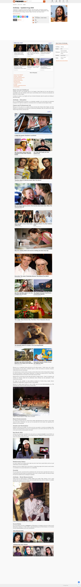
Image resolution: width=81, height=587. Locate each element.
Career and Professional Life (19, 77)
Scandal (15, 84)
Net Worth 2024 (17, 81)
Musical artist (20, 4)
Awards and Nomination (18, 80)
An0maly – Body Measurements (20, 85)
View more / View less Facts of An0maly (62, 60)
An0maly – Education (18, 76)
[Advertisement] (40, 31)
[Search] (44, 1)
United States (44, 17)
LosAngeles (37, 17)
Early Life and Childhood (18, 74)
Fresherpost (15, 4)
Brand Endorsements (18, 78)
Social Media (16, 86)
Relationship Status (17, 82)
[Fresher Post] (20, 1)
